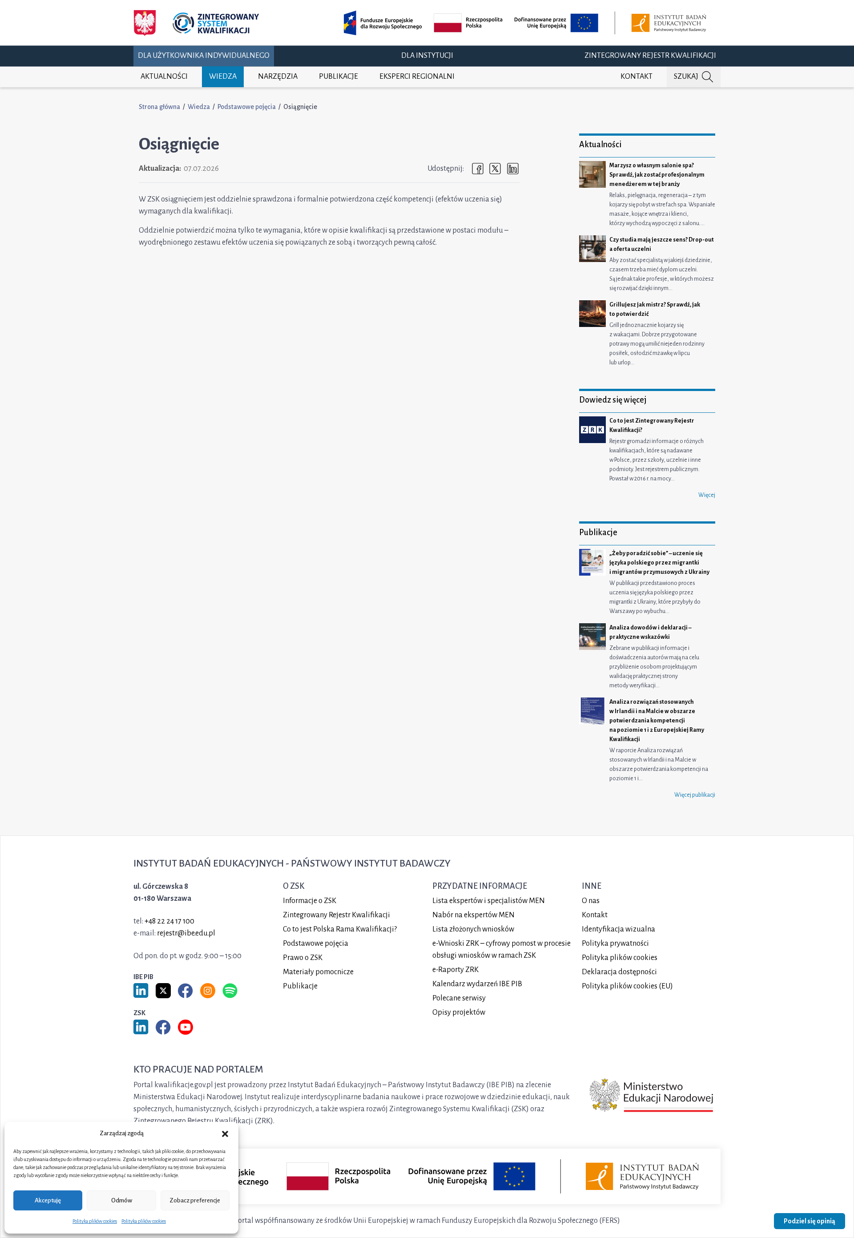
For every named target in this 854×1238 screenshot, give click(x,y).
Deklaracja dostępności (619, 972)
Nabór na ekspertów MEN (473, 915)
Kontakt (636, 77)
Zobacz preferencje (194, 1200)
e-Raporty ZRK (455, 970)
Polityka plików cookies (95, 1221)
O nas (591, 901)
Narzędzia (278, 77)
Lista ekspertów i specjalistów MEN (488, 901)
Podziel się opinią (809, 1221)
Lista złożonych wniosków (473, 929)
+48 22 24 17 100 (169, 921)
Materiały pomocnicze (318, 972)
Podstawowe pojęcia (247, 106)
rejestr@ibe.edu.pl (186, 933)
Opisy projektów (458, 1012)
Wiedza (223, 77)
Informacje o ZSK (309, 901)
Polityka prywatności (615, 944)
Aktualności (164, 77)
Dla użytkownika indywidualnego (204, 56)
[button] (225, 1133)
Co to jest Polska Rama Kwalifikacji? (340, 929)
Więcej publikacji (694, 795)
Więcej (706, 495)
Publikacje (338, 77)
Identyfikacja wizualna (618, 929)
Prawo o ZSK (302, 958)
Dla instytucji (427, 56)
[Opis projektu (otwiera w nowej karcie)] (527, 22)
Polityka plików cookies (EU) (627, 986)
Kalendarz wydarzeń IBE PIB (477, 984)
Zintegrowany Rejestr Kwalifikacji (650, 56)
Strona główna (159, 106)
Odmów (121, 1200)
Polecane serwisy (459, 998)
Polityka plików (619, 958)
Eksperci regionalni (417, 77)
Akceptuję (48, 1200)
